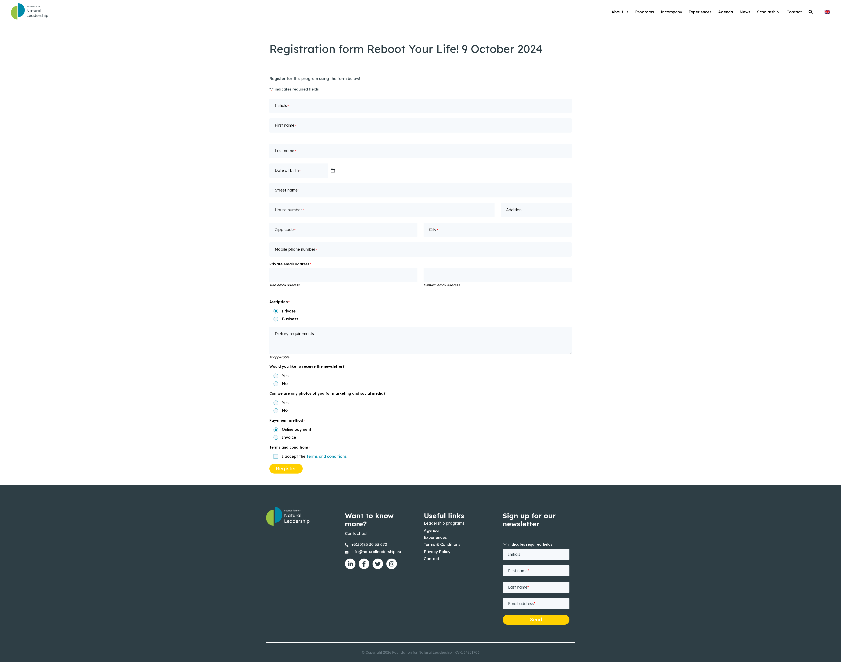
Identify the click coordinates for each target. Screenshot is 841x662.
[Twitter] (378, 564)
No (285, 384)
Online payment (296, 429)
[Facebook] (364, 564)
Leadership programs (444, 523)
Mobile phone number (296, 249)
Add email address (284, 285)
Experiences (435, 537)
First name (285, 125)
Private (289, 311)
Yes (285, 376)
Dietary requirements (294, 333)
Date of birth (287, 170)
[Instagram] (391, 564)
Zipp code (285, 229)
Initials (282, 105)
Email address (521, 603)
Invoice (289, 437)
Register (286, 468)
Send (536, 619)
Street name (287, 190)
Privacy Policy (437, 551)
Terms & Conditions (442, 544)
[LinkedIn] (350, 564)
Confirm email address (441, 285)
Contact (431, 558)
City (433, 229)
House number (289, 209)
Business (290, 319)
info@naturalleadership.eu (376, 551)
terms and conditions (327, 456)
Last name (285, 150)
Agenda (431, 530)
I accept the (314, 456)
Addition (513, 209)
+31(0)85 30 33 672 (369, 544)
